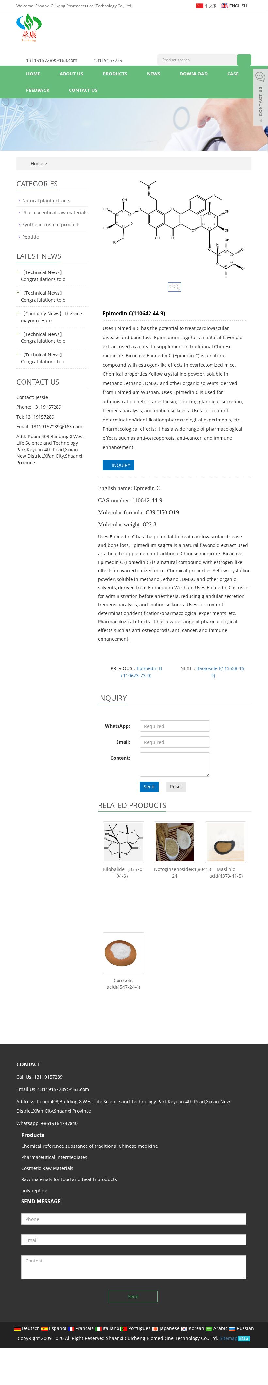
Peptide (30, 237)
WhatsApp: (117, 726)
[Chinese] (206, 5)
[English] (233, 5)
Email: (123, 742)
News (153, 74)
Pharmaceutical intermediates (54, 1157)
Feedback (37, 90)
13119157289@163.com (51, 60)
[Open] (260, 98)
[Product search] (244, 60)
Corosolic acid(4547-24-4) (123, 983)
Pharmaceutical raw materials (54, 212)
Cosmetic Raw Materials (47, 1168)
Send (149, 786)
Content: (120, 758)
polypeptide (34, 1190)
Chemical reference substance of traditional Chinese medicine (89, 1146)
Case (233, 74)
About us (71, 74)
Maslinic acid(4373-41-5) (226, 872)
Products (115, 74)
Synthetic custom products (51, 225)
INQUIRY (120, 465)
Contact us (83, 90)
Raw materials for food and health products (69, 1179)
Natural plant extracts (46, 200)
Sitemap (229, 1338)
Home (33, 74)
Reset (176, 786)
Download (194, 74)
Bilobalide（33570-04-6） (123, 872)
